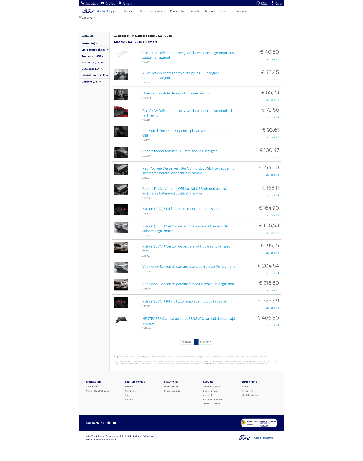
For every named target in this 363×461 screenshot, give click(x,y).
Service (224, 11)
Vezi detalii (272, 59)
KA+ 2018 (135, 42)
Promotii (194, 11)
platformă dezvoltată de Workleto (101, 439)
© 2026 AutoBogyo (95, 436)
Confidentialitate (132, 436)
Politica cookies (150, 436)
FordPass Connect (211, 403)
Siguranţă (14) (91, 69)
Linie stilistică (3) (94, 49)
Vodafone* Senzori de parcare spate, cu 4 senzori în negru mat (189, 266)
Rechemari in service (212, 399)
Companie (242, 11)
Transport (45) (92, 56)
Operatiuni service (211, 386)
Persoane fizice (171, 386)
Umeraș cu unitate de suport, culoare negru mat (178, 93)
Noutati (245, 386)
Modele (128, 11)
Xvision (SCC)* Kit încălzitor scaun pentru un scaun (181, 209)
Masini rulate (157, 11)
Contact (129, 399)
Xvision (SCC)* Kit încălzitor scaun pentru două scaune (184, 301)
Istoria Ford (247, 391)
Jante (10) (89, 43)
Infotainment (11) (94, 75)
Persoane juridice (172, 391)
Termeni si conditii (114, 436)
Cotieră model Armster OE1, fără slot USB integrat (179, 151)
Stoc (142, 11)
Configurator (177, 11)
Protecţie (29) (91, 62)
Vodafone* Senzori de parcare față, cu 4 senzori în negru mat (188, 284)
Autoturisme (92, 386)
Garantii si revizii (211, 391)
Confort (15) (90, 81)
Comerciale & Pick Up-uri (98, 391)
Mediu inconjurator (251, 395)
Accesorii (210, 11)
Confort (151, 42)
